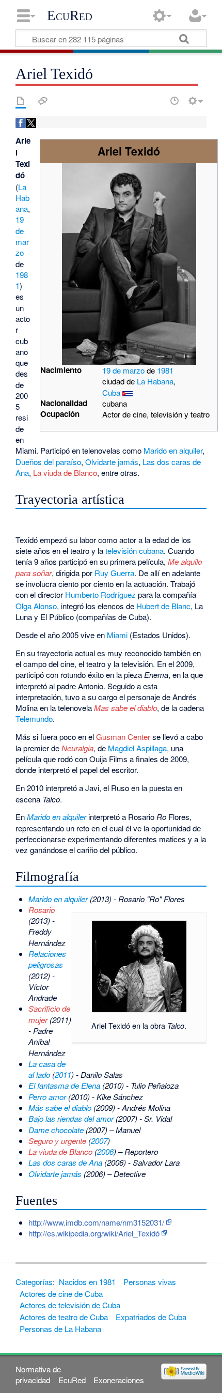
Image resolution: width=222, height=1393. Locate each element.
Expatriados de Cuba (151, 1316)
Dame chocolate (56, 1129)
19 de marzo (123, 370)
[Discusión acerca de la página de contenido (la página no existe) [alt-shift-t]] (43, 101)
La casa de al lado (47, 1069)
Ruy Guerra (114, 572)
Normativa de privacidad (38, 1374)
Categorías (34, 1281)
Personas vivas (149, 1281)
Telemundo (34, 718)
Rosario (41, 909)
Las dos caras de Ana (65, 1162)
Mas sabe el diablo (125, 707)
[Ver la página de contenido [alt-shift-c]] (20, 101)
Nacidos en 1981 (87, 1281)
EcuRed (69, 15)
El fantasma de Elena (64, 1085)
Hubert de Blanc (163, 605)
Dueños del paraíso (48, 461)
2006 (105, 1151)
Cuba (111, 392)
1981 (165, 370)
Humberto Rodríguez (100, 594)
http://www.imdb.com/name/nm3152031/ (96, 1222)
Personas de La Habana (60, 1328)
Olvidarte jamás (111, 461)
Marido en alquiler (173, 450)
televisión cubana (134, 550)
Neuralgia (77, 747)
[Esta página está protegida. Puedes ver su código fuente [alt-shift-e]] (156, 101)
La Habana (155, 381)
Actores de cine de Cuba (61, 1293)
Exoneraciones (118, 1379)
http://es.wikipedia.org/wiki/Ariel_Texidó (94, 1233)
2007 (99, 1140)
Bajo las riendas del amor (71, 1118)
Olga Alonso (36, 605)
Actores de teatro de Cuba (64, 1316)
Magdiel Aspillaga (137, 747)
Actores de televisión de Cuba (70, 1304)
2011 (63, 1074)
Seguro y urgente (57, 1140)
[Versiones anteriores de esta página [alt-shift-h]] (174, 101)
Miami (117, 634)
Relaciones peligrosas (47, 959)
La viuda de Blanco (65, 472)
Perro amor (47, 1096)
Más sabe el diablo (59, 1107)
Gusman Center (123, 736)
